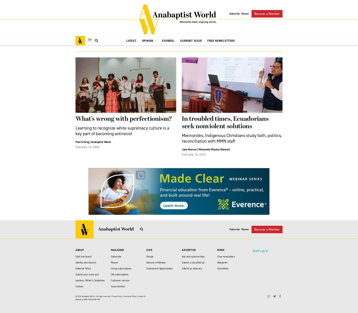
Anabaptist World (101, 142)
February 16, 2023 (88, 147)
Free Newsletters (221, 41)
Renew (245, 13)
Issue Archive (118, 286)
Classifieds (222, 268)
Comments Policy (130, 296)
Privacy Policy (117, 296)
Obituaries (222, 262)
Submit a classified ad (193, 262)
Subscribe (234, 13)
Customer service (120, 280)
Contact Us (142, 296)
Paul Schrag (82, 142)
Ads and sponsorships (193, 256)
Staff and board (83, 256)
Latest (131, 41)
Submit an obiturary (192, 268)
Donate (149, 256)
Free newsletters (226, 256)
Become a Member (267, 14)
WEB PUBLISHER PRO (92, 299)
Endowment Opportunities (159, 268)
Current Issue (191, 41)
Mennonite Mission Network (214, 149)
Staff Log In (260, 251)
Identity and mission (86, 262)
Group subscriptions (121, 268)
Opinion (148, 41)
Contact (79, 286)
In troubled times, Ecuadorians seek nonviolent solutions (225, 123)
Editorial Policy (83, 268)
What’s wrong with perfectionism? (124, 119)
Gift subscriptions (120, 274)
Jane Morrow (189, 149)
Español (168, 41)
